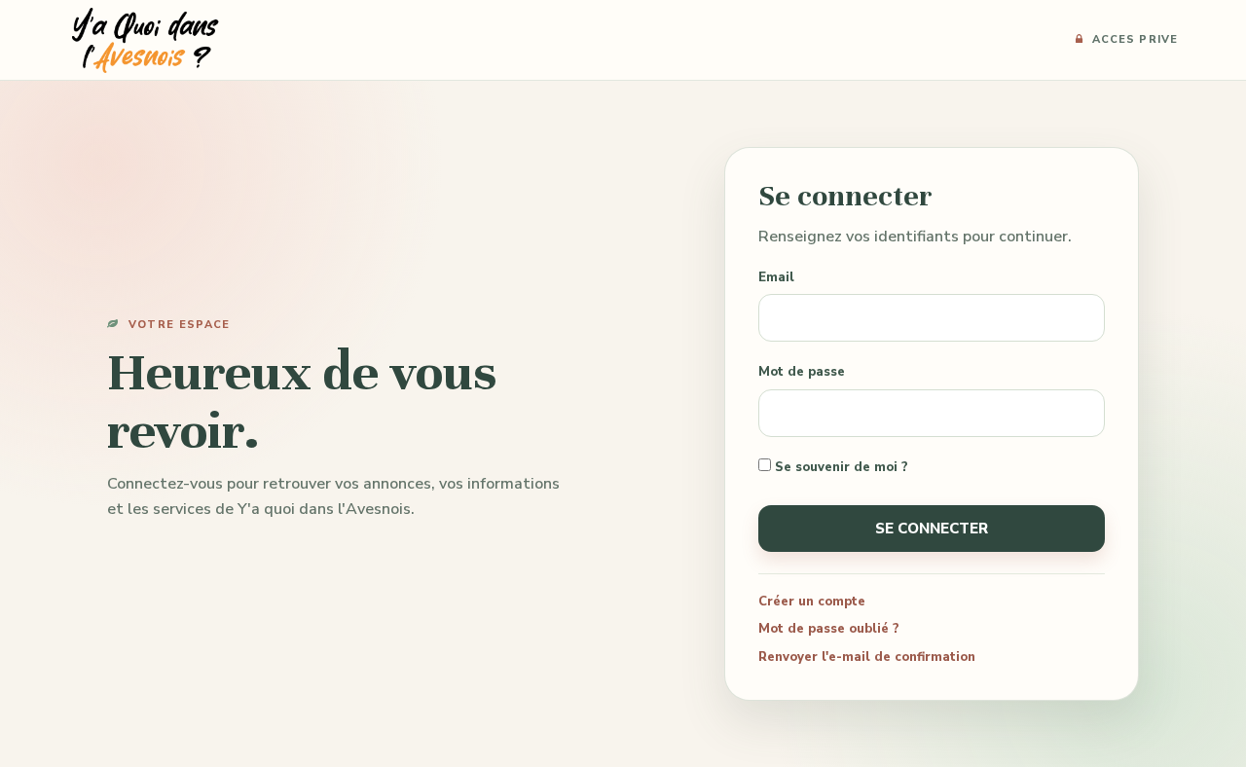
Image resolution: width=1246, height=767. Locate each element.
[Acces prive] (145, 39)
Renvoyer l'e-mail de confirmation (866, 657)
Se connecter (931, 528)
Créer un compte (811, 601)
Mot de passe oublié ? (828, 629)
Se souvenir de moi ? (839, 467)
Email (776, 277)
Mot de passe (801, 372)
